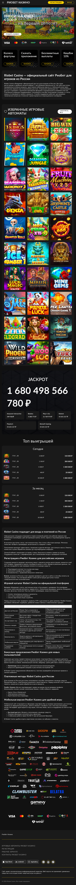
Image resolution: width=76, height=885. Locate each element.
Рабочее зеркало (10, 852)
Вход (69, 2)
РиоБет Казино (18, 2)
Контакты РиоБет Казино (14, 855)
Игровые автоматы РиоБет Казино (18, 846)
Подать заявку (12, 34)
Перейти (9, 64)
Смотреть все (64, 111)
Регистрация (56, 2)
